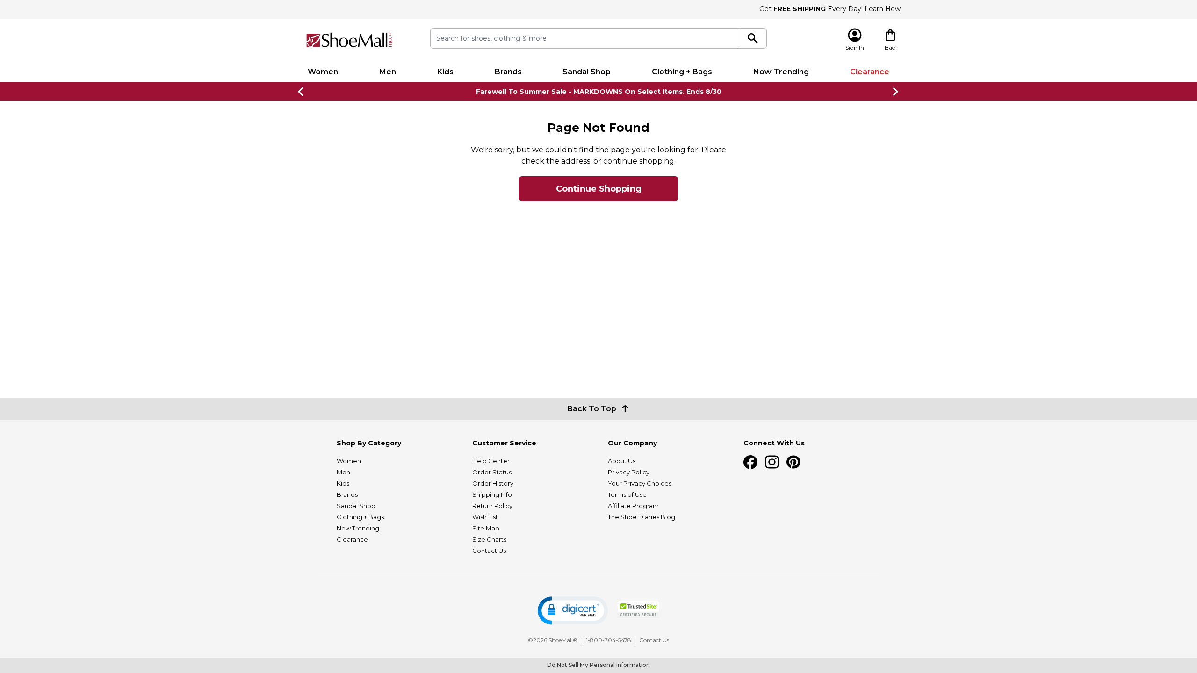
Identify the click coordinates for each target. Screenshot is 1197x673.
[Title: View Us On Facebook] (750, 462)
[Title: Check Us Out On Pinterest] (793, 462)
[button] (573, 610)
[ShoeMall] (349, 40)
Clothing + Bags (682, 71)
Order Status (492, 472)
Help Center (491, 461)
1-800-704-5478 (608, 640)
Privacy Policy (628, 472)
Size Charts (489, 539)
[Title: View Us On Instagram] (772, 462)
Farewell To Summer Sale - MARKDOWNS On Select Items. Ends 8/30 (598, 91)
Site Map (485, 528)
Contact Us (489, 550)
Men (387, 71)
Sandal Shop (586, 71)
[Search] (753, 38)
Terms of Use (627, 494)
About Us (621, 461)
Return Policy (492, 505)
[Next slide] (896, 91)
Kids (445, 71)
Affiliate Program (633, 505)
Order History (492, 483)
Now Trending (781, 71)
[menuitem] (323, 72)
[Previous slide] (301, 91)
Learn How (883, 9)
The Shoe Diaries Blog (641, 517)
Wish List (485, 517)
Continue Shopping (599, 189)
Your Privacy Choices (639, 483)
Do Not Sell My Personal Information (598, 664)
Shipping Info (492, 494)
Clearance (869, 71)
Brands (508, 71)
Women (323, 71)
